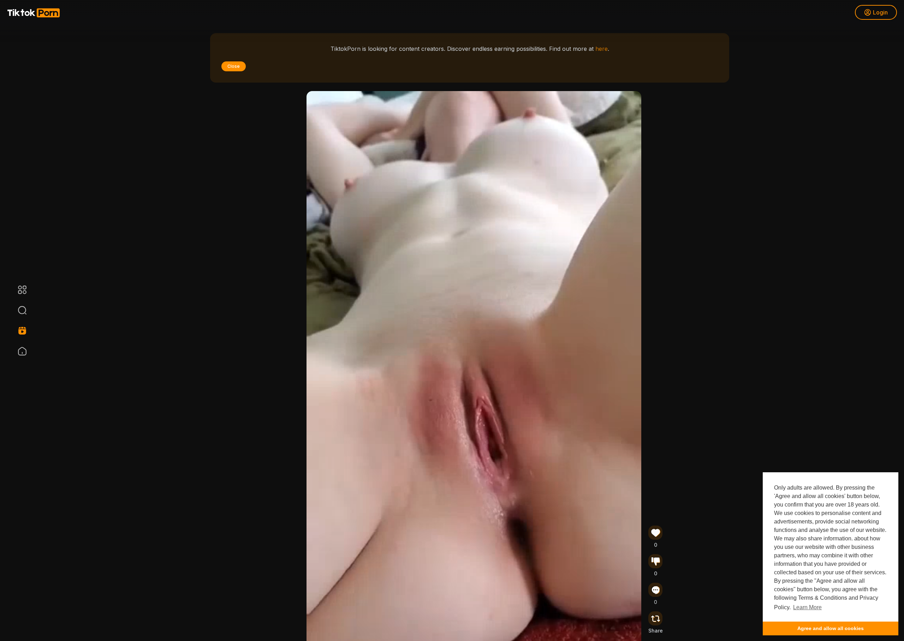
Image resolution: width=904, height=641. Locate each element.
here (601, 48)
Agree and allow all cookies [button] (830, 628)
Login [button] (880, 12)
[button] (17, 310)
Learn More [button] (807, 607)
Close (233, 66)
